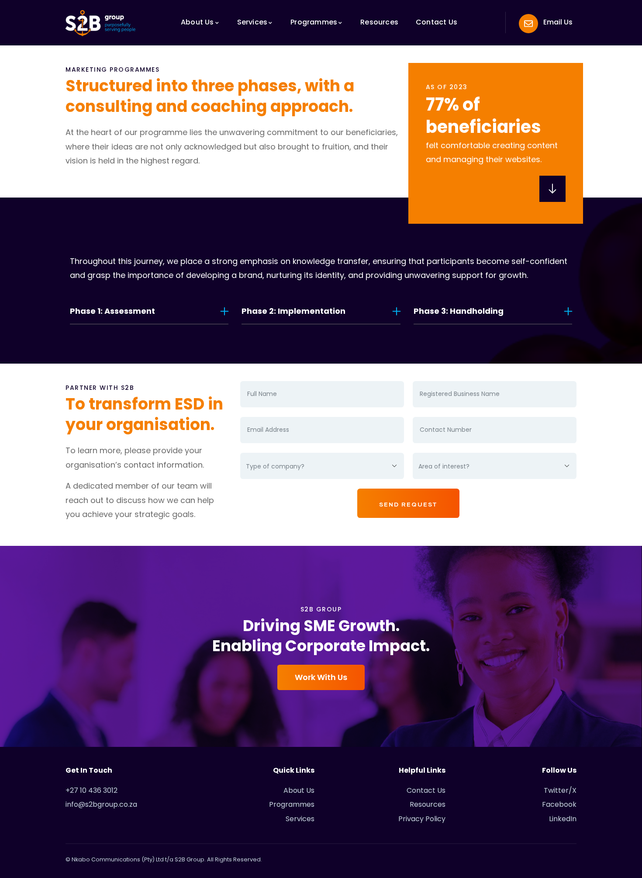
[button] (149, 311)
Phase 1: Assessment (112, 310)
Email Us (558, 22)
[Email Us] (528, 23)
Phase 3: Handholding (459, 310)
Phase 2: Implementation (293, 310)
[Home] (100, 23)
